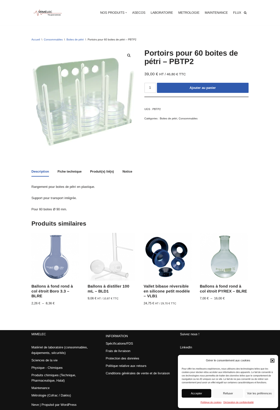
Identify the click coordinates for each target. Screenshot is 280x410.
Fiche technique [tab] (70, 171)
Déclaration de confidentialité (238, 402)
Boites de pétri (75, 39)
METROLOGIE (188, 12)
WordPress (69, 405)
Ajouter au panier (203, 88)
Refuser (228, 393)
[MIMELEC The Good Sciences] (47, 13)
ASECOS (138, 12)
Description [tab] (40, 171)
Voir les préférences (259, 393)
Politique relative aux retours (126, 366)
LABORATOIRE (162, 12)
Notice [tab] (127, 171)
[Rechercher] (245, 12)
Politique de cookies (211, 402)
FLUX (237, 12)
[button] (272, 361)
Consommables (53, 39)
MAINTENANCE (216, 12)
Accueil (35, 39)
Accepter (196, 393)
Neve (35, 405)
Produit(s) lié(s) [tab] (102, 171)
